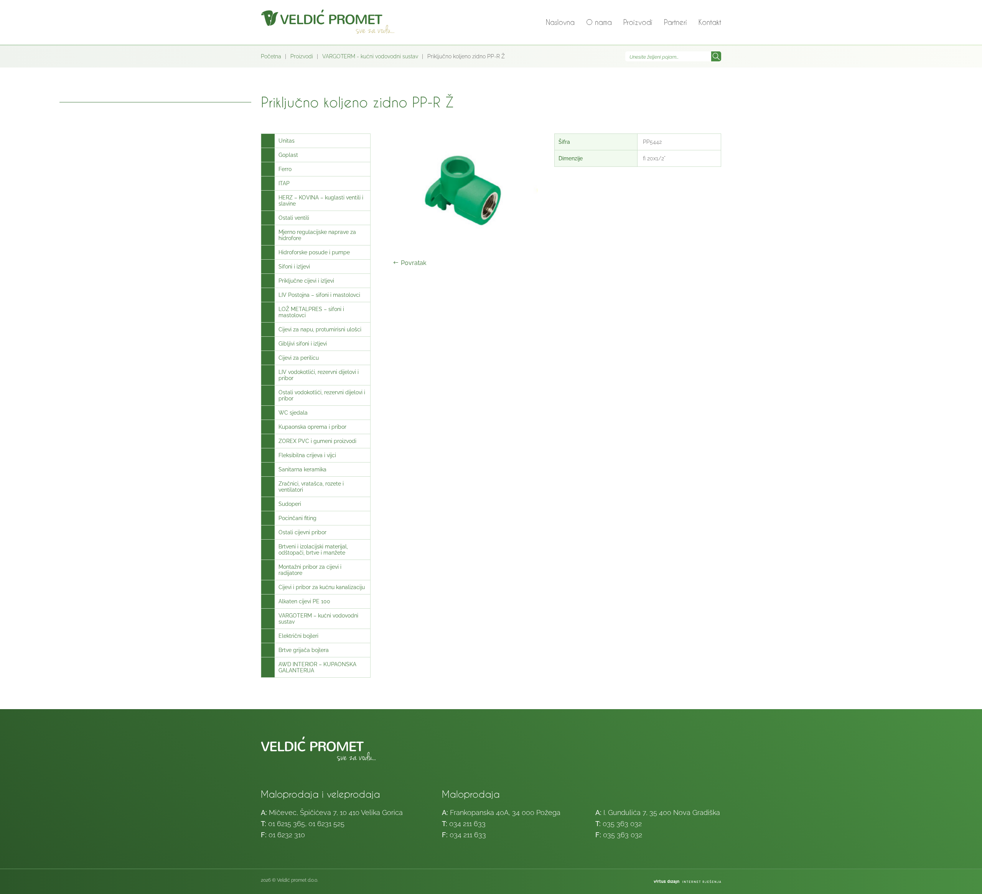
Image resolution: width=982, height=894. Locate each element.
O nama (599, 22)
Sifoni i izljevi (294, 266)
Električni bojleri (298, 636)
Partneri (675, 22)
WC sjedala (293, 413)
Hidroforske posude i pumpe (314, 252)
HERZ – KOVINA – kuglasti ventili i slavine (320, 200)
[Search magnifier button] (716, 56)
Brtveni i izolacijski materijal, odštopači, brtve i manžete (313, 549)
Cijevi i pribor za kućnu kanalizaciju (321, 587)
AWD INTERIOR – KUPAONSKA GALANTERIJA (317, 667)
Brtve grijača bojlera (303, 650)
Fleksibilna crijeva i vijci (307, 455)
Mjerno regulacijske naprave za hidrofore (317, 235)
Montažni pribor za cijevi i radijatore (309, 570)
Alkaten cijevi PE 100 (304, 601)
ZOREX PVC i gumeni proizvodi (317, 441)
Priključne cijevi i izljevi (306, 281)
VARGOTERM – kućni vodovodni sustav (318, 618)
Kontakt (710, 22)
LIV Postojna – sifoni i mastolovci (319, 295)
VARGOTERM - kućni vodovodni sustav (370, 56)
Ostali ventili (293, 218)
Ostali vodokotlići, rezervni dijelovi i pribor (321, 395)
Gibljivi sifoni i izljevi (302, 344)
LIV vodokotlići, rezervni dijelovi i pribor (318, 375)
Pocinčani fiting (297, 518)
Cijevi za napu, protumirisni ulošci (319, 329)
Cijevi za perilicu (298, 358)
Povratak (413, 263)
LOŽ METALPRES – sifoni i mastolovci (311, 312)
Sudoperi (289, 504)
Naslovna (560, 22)
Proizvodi (637, 22)
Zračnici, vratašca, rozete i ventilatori (311, 487)
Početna (271, 56)
